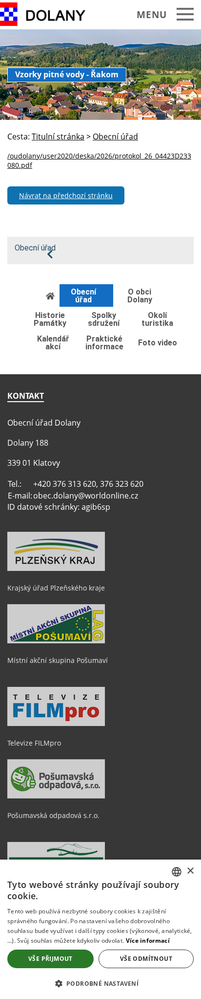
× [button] (190, 871)
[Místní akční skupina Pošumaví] (56, 641)
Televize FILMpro (34, 743)
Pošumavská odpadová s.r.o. (53, 815)
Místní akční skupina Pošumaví (57, 660)
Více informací (148, 940)
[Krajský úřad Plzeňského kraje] (56, 568)
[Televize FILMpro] (56, 723)
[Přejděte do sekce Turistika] (51, 295)
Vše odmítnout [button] (146, 958)
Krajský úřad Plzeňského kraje (56, 587)
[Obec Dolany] (50, 14)
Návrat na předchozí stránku (66, 195)
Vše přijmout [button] (50, 958)
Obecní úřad (35, 248)
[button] (100, 983)
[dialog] (100, 929)
